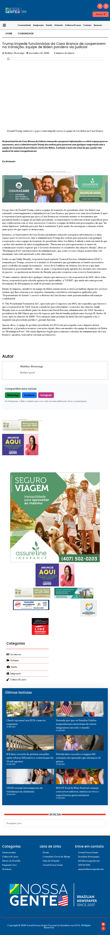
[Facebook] (103, 924)
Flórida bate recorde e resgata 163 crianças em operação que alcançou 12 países (78, 758)
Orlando (58, 25)
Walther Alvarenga (31, 366)
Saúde (49, 25)
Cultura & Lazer (73, 25)
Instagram (46, 395)
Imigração (38, 25)
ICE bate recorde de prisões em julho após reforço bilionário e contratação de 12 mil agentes (30, 758)
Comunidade (24, 25)
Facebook (29, 395)
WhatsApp (13, 395)
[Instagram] (106, 6)
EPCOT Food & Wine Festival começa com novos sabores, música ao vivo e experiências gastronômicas (77, 791)
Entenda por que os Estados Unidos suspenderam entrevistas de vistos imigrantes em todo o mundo (76, 724)
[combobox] (55, 823)
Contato (87, 25)
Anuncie (98, 25)
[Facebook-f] (100, 6)
